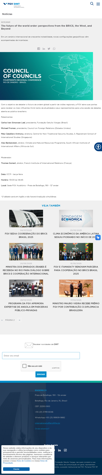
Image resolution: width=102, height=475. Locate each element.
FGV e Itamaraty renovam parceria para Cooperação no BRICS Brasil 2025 (76, 270)
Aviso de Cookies (24, 461)
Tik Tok (65, 450)
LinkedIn (59, 450)
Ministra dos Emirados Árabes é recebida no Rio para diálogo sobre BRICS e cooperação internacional (26, 270)
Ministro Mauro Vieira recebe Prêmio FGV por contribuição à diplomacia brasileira (76, 307)
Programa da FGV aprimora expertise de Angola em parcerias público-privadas (26, 307)
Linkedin (44, 49)
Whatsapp (54, 48)
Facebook (38, 48)
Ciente (16, 469)
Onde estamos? (42, 429)
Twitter (49, 49)
